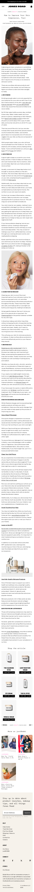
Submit (27, 813)
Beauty (14, 11)
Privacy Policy (6, 885)
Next (30, 725)
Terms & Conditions (8, 887)
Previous (4, 725)
